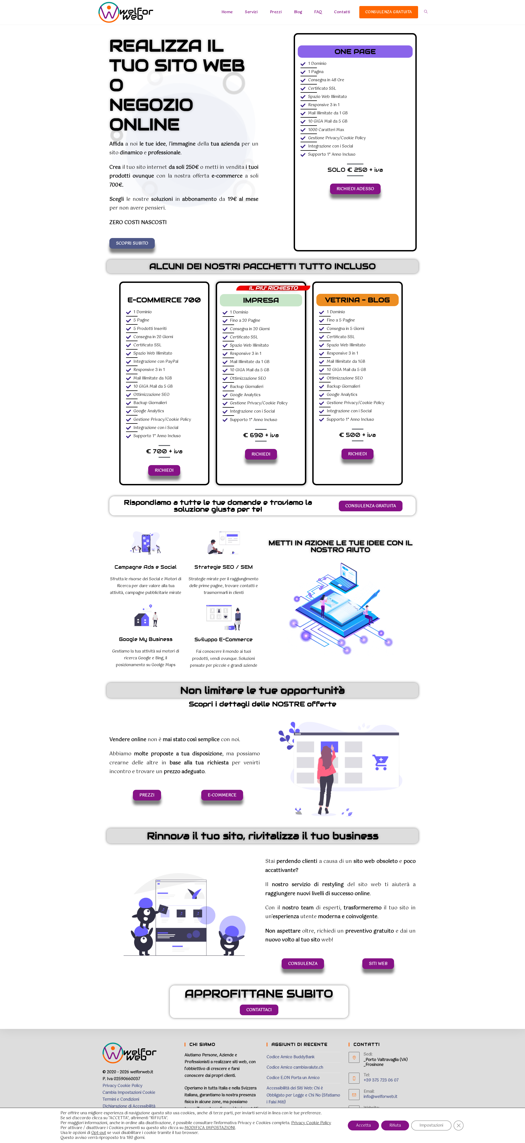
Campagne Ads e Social (146, 567)
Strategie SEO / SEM (223, 567)
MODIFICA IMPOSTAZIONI (210, 1127)
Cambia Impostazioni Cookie (129, 1092)
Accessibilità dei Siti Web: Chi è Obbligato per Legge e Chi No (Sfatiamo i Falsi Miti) (303, 1095)
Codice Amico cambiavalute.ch (295, 1067)
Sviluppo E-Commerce (223, 639)
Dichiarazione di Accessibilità (129, 1106)
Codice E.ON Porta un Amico (293, 1078)
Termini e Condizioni (121, 1099)
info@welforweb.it (380, 1096)
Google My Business (146, 639)
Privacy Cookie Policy (122, 1086)
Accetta (363, 1125)
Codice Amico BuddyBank (291, 1057)
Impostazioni (431, 1125)
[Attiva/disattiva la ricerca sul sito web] (426, 12)
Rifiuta (395, 1125)
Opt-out (98, 1133)
